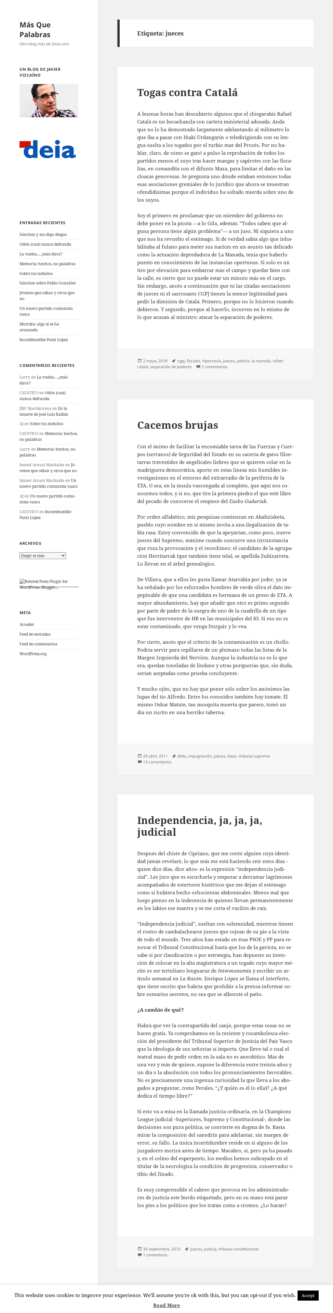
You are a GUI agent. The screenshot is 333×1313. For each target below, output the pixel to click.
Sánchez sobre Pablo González (48, 283)
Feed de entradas (35, 634)
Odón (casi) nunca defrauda (45, 244)
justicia (243, 361)
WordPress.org (33, 653)
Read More (166, 1305)
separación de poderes (171, 366)
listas (232, 756)
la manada (261, 361)
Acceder (27, 624)
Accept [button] (308, 1295)
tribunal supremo (254, 756)
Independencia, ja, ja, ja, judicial (199, 826)
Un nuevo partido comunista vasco (49, 483)
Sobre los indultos (36, 273)
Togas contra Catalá (187, 92)
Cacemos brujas (177, 425)
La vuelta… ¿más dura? (41, 254)
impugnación (200, 756)
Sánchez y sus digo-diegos (43, 234)
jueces (229, 361)
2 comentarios (215, 366)
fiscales (193, 361)
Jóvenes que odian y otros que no (48, 467)
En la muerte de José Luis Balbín (44, 411)
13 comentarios (157, 762)
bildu (182, 756)
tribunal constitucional (239, 1249)
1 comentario (155, 1255)
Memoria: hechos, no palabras (47, 264)
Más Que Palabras (35, 29)
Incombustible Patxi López (44, 339)
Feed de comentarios (38, 644)
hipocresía (211, 361)
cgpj (181, 361)
